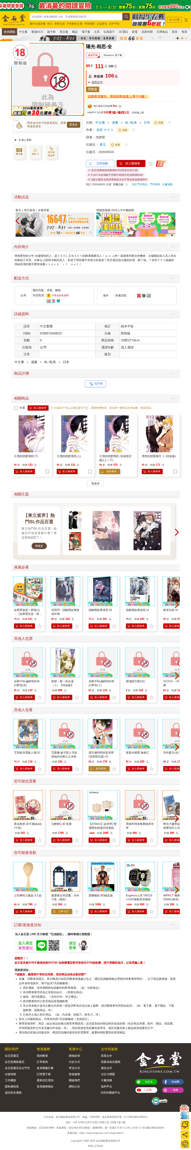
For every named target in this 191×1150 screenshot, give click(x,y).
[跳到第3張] (174, 235)
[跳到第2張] (172, 235)
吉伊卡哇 (114, 23)
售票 (184, 31)
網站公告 (74, 1086)
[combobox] (76, 16)
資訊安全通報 (13, 1092)
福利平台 (106, 1086)
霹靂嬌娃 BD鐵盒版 (101, 895)
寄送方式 (74, 1068)
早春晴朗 (89, 23)
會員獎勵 (9, 31)
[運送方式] (185, 1144)
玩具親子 (109, 31)
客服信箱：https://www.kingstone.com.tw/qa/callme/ (95, 1133)
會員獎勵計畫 (45, 1068)
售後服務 (74, 1074)
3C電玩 (123, 31)
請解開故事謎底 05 (100, 609)
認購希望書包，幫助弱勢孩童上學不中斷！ (118, 96)
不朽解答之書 (74, 23)
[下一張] (81, 79)
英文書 (64, 31)
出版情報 (10, 1074)
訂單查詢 (42, 1061)
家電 (134, 31)
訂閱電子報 (44, 1074)
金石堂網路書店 (14, 1061)
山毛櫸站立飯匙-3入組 (28, 895)
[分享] (185, 1134)
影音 (175, 31)
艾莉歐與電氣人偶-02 (27, 752)
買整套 (92, 89)
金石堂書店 (12, 1055)
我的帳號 (42, 1055)
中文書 (23, 31)
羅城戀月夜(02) (135, 681)
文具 (97, 31)
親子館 (51, 31)
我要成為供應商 (110, 1061)
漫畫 (115, 122)
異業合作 (106, 1055)
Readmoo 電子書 (113, 55)
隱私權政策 (12, 1086)
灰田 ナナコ (104, 130)
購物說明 (74, 1055)
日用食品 (162, 31)
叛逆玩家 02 (170, 609)
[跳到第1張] (169, 235)
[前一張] (14, 79)
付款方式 (74, 1061)
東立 (103, 144)
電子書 (86, 31)
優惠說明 (97, 82)
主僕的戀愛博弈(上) (69, 456)
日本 (147, 122)
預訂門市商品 (140, 184)
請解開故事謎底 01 (137, 609)
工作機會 (10, 1080)
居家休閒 (147, 31)
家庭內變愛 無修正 (137, 752)
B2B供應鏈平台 (110, 1092)
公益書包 (102, 23)
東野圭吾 (59, 23)
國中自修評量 (38, 23)
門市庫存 (155, 184)
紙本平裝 (93, 55)
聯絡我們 (74, 1080)
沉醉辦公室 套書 (61, 823)
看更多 (73, 124)
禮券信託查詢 (45, 1080)
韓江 (50, 23)
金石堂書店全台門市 (17, 1068)
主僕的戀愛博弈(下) (26, 456)
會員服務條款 (45, 1086)
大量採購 (167, 184)
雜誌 (75, 31)
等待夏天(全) (171, 752)
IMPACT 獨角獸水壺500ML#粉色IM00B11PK (175, 899)
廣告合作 (106, 1068)
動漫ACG (37, 31)
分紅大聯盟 (108, 1074)
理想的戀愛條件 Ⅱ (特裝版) (159, 456)
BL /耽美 (131, 122)
